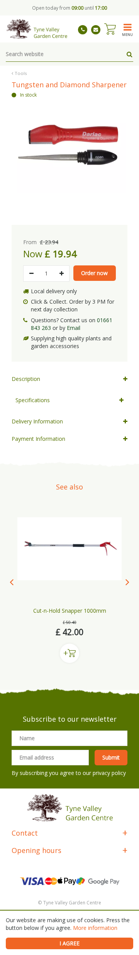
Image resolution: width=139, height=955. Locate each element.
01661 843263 (82, 29)
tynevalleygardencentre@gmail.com (95, 29)
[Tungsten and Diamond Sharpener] (69, 155)
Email (73, 327)
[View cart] (110, 29)
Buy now (69, 653)
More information (95, 927)
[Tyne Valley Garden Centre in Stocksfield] (36, 29)
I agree (69, 943)
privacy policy (109, 773)
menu (127, 34)
